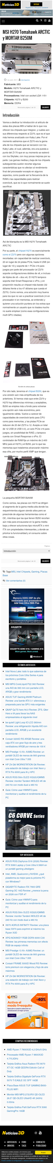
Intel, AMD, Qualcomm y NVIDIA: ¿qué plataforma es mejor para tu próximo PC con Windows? (25, 877)
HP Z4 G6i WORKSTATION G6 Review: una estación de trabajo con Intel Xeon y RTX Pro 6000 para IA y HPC (26, 768)
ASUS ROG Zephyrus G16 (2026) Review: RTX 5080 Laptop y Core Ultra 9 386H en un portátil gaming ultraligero (27, 865)
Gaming (35, 571)
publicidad (41, 1145)
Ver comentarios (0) (15, 580)
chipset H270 (25, 250)
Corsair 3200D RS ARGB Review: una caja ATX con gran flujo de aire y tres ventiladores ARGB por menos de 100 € (25, 742)
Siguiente (45, 107)
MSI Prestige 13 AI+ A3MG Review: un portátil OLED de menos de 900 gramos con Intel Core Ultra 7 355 (25, 755)
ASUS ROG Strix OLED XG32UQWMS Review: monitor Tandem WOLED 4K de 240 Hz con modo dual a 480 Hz (26, 781)
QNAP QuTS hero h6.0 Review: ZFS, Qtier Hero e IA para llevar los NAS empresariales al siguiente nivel (27, 713)
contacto (40, 1142)
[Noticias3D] (10, 4)
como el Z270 (9, 254)
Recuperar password (41, 8)
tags (24, 1145)
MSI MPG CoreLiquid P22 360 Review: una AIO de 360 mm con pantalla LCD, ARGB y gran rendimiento (25, 687)
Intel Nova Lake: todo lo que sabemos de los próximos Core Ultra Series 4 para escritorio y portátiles (26, 675)
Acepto (43, 1152)
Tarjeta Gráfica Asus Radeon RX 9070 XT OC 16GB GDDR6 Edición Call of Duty (26, 1067)
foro (24, 1142)
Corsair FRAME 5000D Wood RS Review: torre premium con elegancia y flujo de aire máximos (27, 967)
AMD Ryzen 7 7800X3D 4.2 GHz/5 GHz (27, 1049)
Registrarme (29, 8)
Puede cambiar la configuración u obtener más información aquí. (22, 1160)
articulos (12, 1142)
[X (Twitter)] (41, 20)
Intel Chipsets (23, 571)
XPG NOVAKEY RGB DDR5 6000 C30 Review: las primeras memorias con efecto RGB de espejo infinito (27, 941)
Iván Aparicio (25, 80)
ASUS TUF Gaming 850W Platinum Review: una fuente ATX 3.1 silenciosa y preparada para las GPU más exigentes (26, 700)
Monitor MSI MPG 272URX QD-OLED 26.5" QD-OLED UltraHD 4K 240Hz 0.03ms (26, 1098)
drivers (10, 1145)
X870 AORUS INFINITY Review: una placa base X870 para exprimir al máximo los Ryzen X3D (27, 928)
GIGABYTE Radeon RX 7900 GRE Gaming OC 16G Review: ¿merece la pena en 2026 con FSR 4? (27, 890)
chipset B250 (34, 391)
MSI (13, 571)
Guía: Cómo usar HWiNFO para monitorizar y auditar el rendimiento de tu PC (26, 793)
